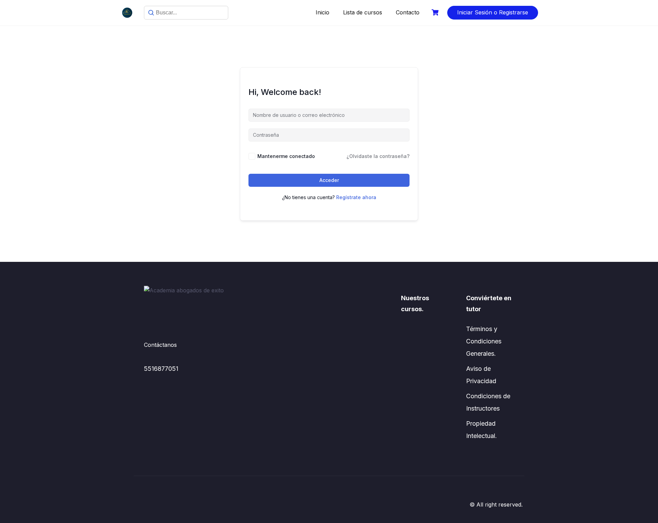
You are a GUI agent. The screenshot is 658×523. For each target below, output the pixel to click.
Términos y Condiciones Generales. (483, 341)
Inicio (322, 12)
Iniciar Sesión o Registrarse (492, 12)
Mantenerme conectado (286, 156)
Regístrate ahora (356, 197)
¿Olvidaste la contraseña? (378, 156)
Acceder (329, 180)
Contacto (407, 12)
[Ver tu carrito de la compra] (435, 12)
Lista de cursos (362, 12)
